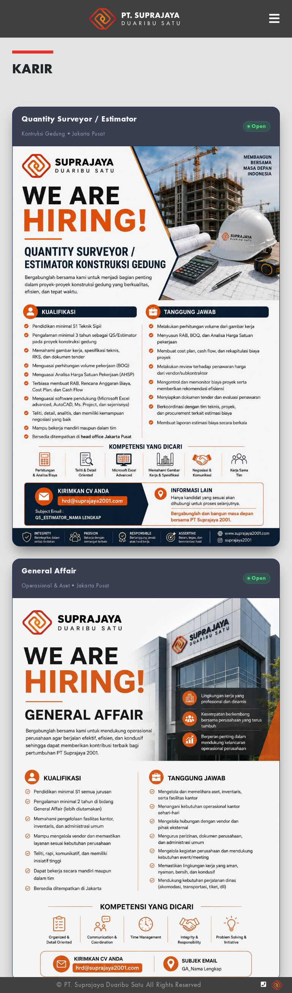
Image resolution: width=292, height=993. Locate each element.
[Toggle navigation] (274, 18)
